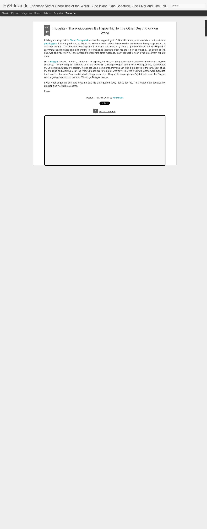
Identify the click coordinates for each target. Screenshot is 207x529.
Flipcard (15, 13)
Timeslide (71, 13)
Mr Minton (118, 97)
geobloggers (50, 43)
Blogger (54, 61)
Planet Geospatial (79, 40)
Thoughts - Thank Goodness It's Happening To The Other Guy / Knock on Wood (105, 30)
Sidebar (47, 13)
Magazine (27, 13)
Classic (5, 13)
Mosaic (37, 13)
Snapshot (58, 13)
